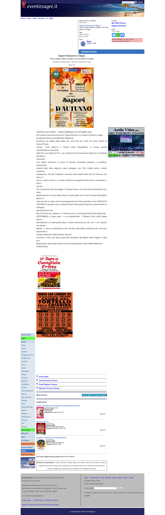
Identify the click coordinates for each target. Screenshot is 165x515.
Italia (34, 18)
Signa (51, 18)
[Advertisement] (57, 37)
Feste (29, 18)
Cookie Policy (38, 500)
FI (46, 18)
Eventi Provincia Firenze (48, 380)
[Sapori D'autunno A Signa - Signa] (71, 127)
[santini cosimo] (54, 336)
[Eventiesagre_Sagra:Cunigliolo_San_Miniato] (49, 289)
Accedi (140, 2)
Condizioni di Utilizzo (51, 500)
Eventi (23, 18)
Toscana (41, 18)
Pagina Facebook (119, 25)
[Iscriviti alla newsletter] (28, 468)
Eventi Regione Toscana (48, 384)
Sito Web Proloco (119, 23)
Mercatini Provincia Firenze (49, 388)
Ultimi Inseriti (94, 478)
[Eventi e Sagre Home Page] (23, 8)
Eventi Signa (44, 376)
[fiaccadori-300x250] (126, 156)
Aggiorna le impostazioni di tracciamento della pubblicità (40, 505)
